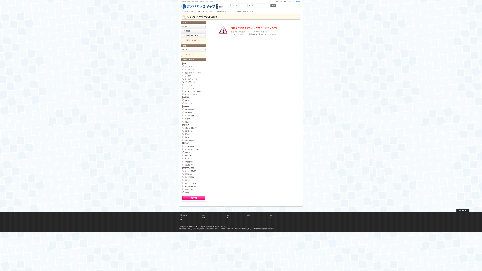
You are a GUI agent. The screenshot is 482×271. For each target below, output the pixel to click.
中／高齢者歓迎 (190, 116)
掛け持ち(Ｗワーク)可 (192, 149)
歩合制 (187, 137)
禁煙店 (187, 192)
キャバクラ (188, 66)
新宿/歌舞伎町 (184, 215)
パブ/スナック (189, 88)
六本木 (227, 215)
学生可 (187, 122)
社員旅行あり (189, 165)
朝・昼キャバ (189, 70)
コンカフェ (188, 85)
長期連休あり (189, 162)
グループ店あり (190, 189)
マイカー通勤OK (190, 171)
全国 (185, 26)
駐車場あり (188, 174)
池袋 (203, 215)
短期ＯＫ (188, 152)
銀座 (271, 215)
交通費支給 (188, 131)
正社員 (187, 100)
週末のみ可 (188, 159)
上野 (181, 217)
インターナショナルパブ (193, 91)
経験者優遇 (188, 113)
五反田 (227, 217)
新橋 (248, 215)
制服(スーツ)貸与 (190, 183)
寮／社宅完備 (189, 177)
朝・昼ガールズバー (191, 79)
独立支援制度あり (191, 186)
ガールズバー (189, 76)
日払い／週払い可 (191, 128)
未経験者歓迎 (189, 110)
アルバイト (188, 104)
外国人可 (188, 119)
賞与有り (188, 134)
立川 (248, 217)
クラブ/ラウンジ (190, 82)
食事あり (188, 180)
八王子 (272, 217)
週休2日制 (188, 156)
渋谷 (203, 217)
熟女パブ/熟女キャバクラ (193, 73)
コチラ (270, 34)
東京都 (188, 31)
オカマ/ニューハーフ (192, 94)
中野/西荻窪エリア (192, 36)
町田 (181, 219)
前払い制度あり (190, 140)
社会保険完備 (189, 146)
